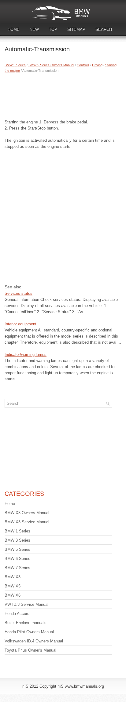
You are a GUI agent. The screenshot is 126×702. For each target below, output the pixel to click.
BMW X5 (12, 586)
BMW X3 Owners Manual (27, 512)
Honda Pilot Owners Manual (29, 632)
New (34, 29)
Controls (83, 65)
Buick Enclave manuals (25, 622)
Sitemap (76, 29)
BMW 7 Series (17, 567)
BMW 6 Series (17, 558)
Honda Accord (17, 613)
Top (53, 29)
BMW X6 (12, 595)
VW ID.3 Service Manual (26, 604)
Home (14, 29)
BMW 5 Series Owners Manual (51, 65)
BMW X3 (12, 577)
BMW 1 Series (17, 531)
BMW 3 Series (17, 540)
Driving (97, 65)
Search (103, 29)
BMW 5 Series (15, 65)
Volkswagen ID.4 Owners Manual (34, 641)
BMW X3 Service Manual (27, 522)
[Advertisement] (63, 94)
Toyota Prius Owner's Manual (30, 650)
